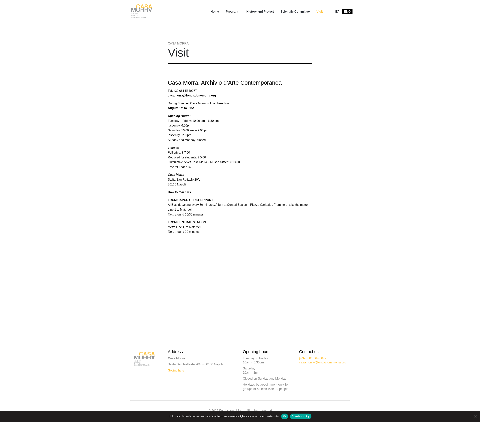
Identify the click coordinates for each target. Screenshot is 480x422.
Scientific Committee (295, 11)
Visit (319, 11)
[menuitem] (215, 11)
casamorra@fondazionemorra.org (192, 95)
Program (232, 11)
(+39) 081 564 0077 (312, 358)
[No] (475, 416)
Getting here (176, 370)
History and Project (260, 11)
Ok (284, 416)
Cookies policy (301, 416)
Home (215, 11)
